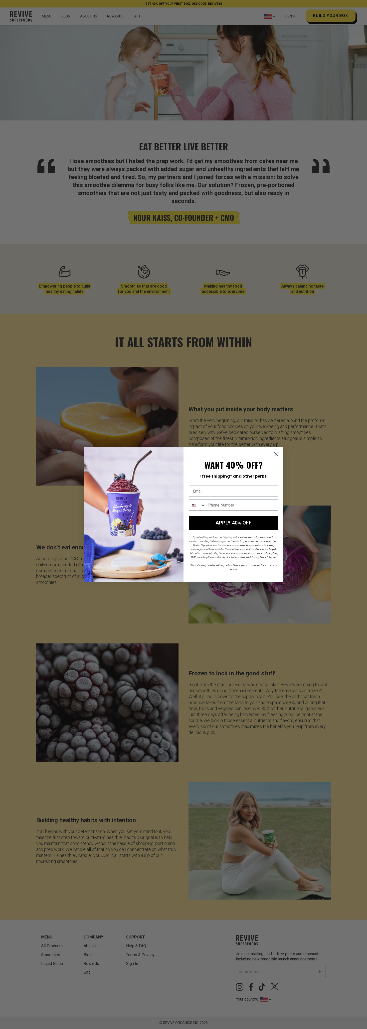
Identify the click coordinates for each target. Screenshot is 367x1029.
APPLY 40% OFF (233, 523)
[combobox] (197, 505)
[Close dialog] (276, 454)
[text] (232, 476)
